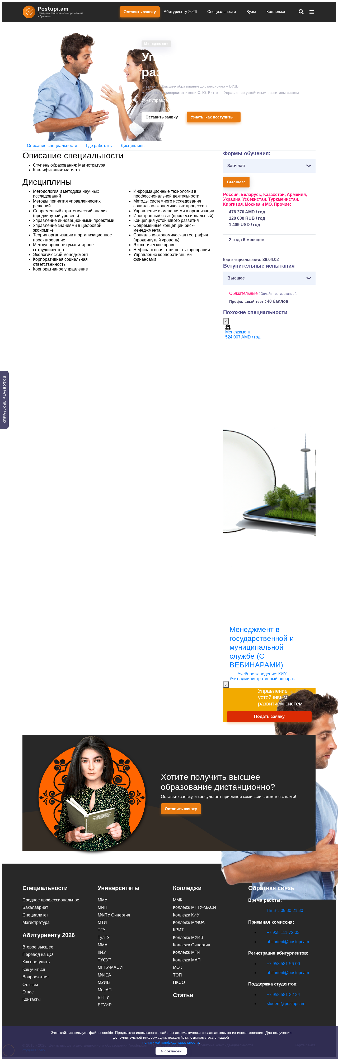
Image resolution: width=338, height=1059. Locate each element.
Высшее (236, 278)
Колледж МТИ (186, 952)
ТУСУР (104, 960)
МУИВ (104, 982)
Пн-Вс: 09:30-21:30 (285, 910)
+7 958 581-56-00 (283, 963)
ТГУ (101, 930)
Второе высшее (37, 947)
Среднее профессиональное (50, 900)
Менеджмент (156, 44)
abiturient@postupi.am (288, 941)
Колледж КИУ (186, 915)
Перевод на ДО (37, 954)
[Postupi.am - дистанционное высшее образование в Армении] (55, 12)
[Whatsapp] (262, 1013)
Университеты (118, 888)
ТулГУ (104, 937)
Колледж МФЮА (189, 922)
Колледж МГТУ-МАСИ (194, 907)
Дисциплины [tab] (133, 145)
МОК (177, 967)
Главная (149, 86)
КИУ (102, 952)
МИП (102, 907)
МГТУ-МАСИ (110, 967)
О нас (28, 992)
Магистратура (36, 922)
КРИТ (178, 930)
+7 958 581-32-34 (283, 994)
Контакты (31, 999)
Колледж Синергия (191, 945)
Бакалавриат (35, 907)
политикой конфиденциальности (170, 1042)
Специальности (222, 11)
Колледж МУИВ (188, 937)
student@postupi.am (286, 1003)
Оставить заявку (140, 12)
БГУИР (105, 1005)
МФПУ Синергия (114, 915)
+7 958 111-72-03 (283, 932)
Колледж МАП (187, 960)
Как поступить (36, 962)
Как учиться (33, 969)
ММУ (102, 900)
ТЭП (177, 975)
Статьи (183, 995)
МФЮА (104, 975)
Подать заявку (269, 716)
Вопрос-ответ (35, 977)
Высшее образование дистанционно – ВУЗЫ (200, 86)
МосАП (105, 990)
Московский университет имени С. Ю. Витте (180, 92)
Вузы (251, 11)
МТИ (102, 922)
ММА (102, 945)
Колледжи (276, 11)
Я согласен (171, 1051)
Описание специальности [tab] (52, 145)
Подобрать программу (4, 400)
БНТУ (103, 997)
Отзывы (30, 984)
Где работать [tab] (99, 145)
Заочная (236, 165)
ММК (177, 900)
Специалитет (35, 915)
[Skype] (251, 1013)
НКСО (179, 982)
